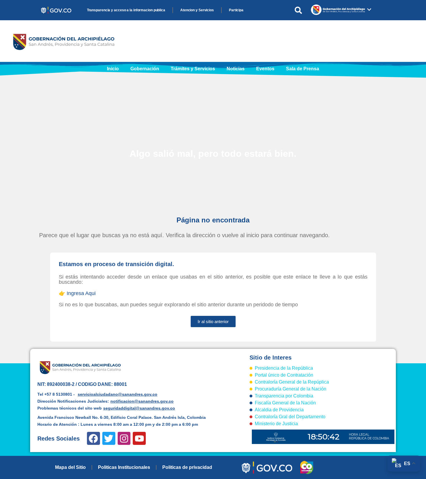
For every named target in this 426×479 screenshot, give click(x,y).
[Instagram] (124, 438)
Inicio (113, 68)
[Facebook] (93, 438)
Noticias (236, 68)
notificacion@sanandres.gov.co (142, 401)
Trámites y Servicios (193, 68)
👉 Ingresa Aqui (77, 293)
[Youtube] (139, 438)
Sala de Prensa (302, 68)
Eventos (265, 68)
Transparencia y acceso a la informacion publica (126, 10)
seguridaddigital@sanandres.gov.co (139, 408)
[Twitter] (108, 438)
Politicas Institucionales (124, 467)
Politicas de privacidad (187, 467)
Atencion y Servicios (197, 10)
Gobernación (144, 68)
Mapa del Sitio (70, 467)
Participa (236, 10)
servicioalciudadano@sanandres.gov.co (117, 394)
